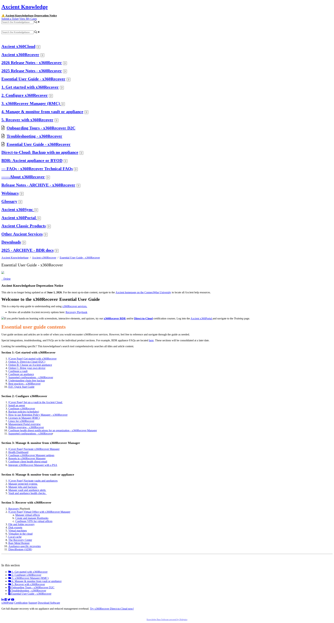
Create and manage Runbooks (31, 518)
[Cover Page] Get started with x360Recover (32, 358)
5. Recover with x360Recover (27, 120)
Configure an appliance (21, 374)
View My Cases (28, 18)
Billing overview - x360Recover (26, 427)
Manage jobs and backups (23, 486)
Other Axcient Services (22, 234)
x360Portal (7, 602)
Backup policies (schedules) (23, 411)
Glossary (9, 201)
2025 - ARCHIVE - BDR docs (27, 250)
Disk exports (15, 527)
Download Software (49, 602)
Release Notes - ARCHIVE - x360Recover (38, 185)
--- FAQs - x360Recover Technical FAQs (37, 168)
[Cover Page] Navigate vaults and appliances (33, 480)
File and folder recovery (21, 524)
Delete (7, 278)
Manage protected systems (23, 483)
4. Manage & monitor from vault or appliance (42, 111)
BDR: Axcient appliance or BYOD (31, 160)
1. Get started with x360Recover (30, 87)
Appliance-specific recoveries (24, 546)
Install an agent (16, 405)
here (151, 340)
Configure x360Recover (21, 408)
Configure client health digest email (27, 461)
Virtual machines (17, 530)
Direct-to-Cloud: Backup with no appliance (39, 152)
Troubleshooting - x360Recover (34, 136)
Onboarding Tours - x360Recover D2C (41, 128)
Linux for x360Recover (21, 421)
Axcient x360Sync (17, 209)
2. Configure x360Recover (24, 95)
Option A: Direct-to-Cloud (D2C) (26, 361)
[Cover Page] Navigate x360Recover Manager (33, 449)
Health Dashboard (18, 452)
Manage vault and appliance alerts (27, 490)
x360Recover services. (74, 306)
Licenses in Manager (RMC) (24, 417)
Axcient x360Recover (20, 54)
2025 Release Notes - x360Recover (31, 71)
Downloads (11, 242)
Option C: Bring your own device (26, 368)
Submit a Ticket (10, 18)
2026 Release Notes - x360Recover (31, 62)
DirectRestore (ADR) (20, 549)
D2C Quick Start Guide (21, 386)
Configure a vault (17, 371)
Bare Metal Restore (19, 543)
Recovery (14, 508)
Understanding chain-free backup (26, 380)
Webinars (10, 193)
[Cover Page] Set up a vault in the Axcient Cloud (35, 402)
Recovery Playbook (76, 312)
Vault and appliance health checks (27, 493)
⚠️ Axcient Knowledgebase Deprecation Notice (29, 15)
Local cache (15, 536)
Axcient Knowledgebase (15, 257)
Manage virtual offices (27, 514)
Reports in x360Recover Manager (27, 458)
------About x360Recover (23, 177)
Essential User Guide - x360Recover (33, 79)
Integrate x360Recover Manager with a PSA (32, 465)
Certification (21, 602)
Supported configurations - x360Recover (30, 377)
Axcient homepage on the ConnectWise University (143, 292)
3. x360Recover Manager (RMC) (31, 103)
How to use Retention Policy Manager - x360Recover (37, 414)
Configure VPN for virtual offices (33, 521)
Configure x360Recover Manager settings (31, 455)
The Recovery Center (20, 539)
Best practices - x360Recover (24, 383)
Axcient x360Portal (19, 217)
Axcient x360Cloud (18, 46)
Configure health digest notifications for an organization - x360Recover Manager (52, 430)
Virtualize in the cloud (20, 533)
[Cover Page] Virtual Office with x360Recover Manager (39, 511)
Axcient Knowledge (24, 7)
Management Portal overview (24, 424)
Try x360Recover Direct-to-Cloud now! (112, 608)
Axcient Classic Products (23, 226)
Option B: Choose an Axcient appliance (30, 364)
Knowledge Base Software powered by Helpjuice (167, 619)
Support (32, 602)
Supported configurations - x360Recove (30, 433)
